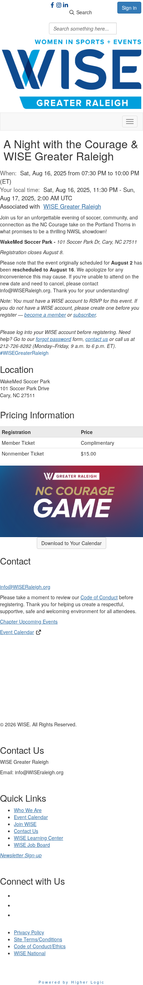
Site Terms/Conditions (38, 939)
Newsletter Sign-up (21, 855)
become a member (45, 314)
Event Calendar (17, 631)
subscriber (84, 314)
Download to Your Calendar (71, 543)
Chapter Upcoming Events (29, 621)
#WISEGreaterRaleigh (24, 352)
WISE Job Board (32, 844)
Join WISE (25, 823)
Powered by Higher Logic (72, 982)
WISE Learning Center (38, 837)
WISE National (29, 953)
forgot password (53, 338)
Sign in (129, 7)
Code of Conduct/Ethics (40, 946)
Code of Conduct (99, 597)
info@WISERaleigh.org (25, 586)
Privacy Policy (29, 932)
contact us (96, 338)
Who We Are (28, 810)
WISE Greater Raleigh (72, 206)
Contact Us (26, 830)
